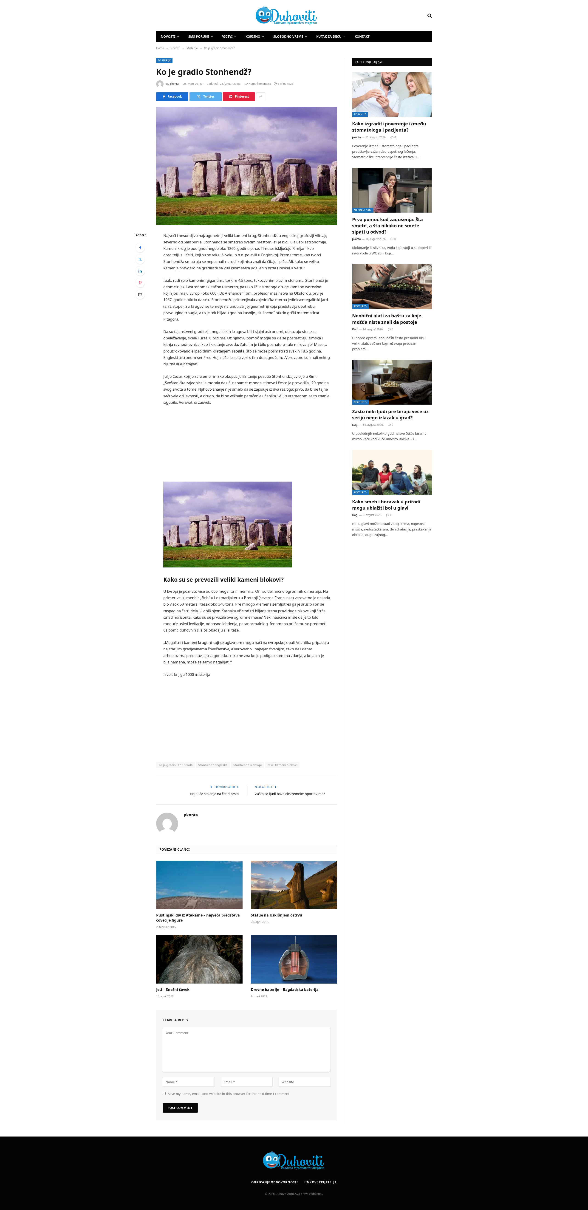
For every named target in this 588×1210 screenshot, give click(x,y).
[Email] (140, 294)
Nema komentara (260, 84)
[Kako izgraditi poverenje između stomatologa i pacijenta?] (392, 94)
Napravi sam (363, 210)
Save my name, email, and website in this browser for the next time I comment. (229, 1094)
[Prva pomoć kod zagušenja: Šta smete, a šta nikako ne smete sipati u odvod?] (392, 190)
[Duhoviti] (237, 15)
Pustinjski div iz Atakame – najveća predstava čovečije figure (198, 918)
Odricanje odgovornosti (274, 1182)
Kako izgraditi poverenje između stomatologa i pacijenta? (389, 127)
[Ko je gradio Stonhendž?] (246, 166)
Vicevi (227, 36)
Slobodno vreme (288, 36)
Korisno (253, 36)
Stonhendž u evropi (247, 765)
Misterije (164, 60)
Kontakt (362, 36)
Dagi (355, 329)
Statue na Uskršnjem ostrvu (276, 915)
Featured (360, 306)
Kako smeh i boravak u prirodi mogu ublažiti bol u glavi (386, 505)
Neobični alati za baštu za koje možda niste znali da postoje (386, 319)
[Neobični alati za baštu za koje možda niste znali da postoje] (392, 286)
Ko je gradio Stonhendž (175, 765)
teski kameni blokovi (282, 765)
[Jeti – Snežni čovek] (199, 959)
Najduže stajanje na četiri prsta (214, 793)
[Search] (429, 15)
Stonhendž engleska (213, 765)
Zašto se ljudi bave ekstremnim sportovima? (290, 793)
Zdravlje (360, 114)
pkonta (174, 84)
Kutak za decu (329, 36)
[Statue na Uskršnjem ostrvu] (294, 885)
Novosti (168, 36)
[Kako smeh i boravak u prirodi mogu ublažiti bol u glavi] (392, 472)
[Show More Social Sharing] (260, 96)
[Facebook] (140, 247)
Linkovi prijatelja (320, 1182)
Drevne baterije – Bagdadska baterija (285, 989)
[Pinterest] (140, 282)
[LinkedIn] (140, 271)
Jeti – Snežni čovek (172, 989)
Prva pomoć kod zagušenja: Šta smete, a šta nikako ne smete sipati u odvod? (387, 225)
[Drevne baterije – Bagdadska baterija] (294, 959)
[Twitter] (140, 259)
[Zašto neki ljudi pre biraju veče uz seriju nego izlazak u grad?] (392, 382)
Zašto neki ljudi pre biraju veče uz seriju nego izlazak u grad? (390, 414)
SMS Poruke (198, 36)
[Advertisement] (246, 444)
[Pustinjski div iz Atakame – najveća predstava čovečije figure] (199, 885)
